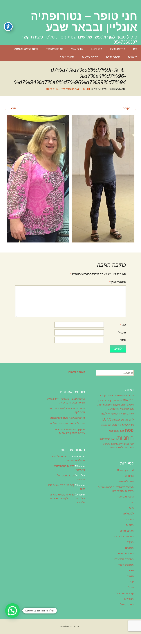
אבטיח (131, 396)
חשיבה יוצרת (127, 409)
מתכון (105, 419)
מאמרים (132, 57)
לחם (131, 419)
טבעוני (115, 409)
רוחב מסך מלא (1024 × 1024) (61, 89)
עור (132, 581)
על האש (104, 425)
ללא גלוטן (128, 513)
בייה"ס (100, 396)
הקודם (130, 108)
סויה (119, 425)
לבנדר (103, 413)
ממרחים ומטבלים (124, 536)
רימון (114, 438)
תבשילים (129, 598)
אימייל (121, 332)
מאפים (130, 525)
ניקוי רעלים (128, 425)
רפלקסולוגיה (105, 439)
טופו (109, 409)
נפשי (131, 570)
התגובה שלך (117, 282)
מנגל (118, 420)
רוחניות (125, 437)
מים (122, 420)
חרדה (99, 405)
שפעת (106, 443)
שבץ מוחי (125, 444)
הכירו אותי (77, 49)
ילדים (118, 413)
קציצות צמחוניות (124, 593)
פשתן (122, 431)
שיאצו (113, 444)
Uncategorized (125, 470)
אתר (123, 340)
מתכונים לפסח (126, 564)
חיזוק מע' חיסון (114, 405)
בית (135, 49)
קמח (111, 431)
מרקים (130, 542)
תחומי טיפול (67, 57)
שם (123, 325)
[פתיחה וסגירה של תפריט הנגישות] (8, 26)
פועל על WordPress (70, 626)
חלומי (105, 405)
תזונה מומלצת (126, 447)
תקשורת (114, 448)
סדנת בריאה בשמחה (26, 49)
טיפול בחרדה (128, 414)
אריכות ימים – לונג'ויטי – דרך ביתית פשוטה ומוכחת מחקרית (66, 400)
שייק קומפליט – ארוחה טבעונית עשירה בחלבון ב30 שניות (68, 431)
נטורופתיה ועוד (54, 49)
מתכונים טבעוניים (124, 559)
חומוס (123, 405)
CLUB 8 (87, 89)
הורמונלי (129, 475)
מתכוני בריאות (90, 57)
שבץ (132, 444)
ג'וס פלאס (96, 49)
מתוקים (129, 547)
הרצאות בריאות (125, 496)
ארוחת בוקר (108, 396)
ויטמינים (130, 405)
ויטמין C (100, 400)
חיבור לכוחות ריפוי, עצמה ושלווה (67, 423)
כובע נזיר (111, 414)
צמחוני (116, 431)
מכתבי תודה (113, 57)
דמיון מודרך (115, 400)
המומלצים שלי (126, 481)
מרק (114, 420)
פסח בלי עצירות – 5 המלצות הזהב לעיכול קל (67, 410)
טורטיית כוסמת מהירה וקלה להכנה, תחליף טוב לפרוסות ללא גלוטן (67, 498)
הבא (10, 108)
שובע (118, 444)
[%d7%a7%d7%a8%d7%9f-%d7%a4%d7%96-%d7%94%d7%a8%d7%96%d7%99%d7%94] (70, 178)
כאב (131, 508)
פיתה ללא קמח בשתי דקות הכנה (67, 417)
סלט (114, 425)
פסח (129, 430)
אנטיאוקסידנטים (120, 396)
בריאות (128, 400)
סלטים (130, 576)
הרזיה (106, 400)
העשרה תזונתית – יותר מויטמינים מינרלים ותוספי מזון (116, 489)
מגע (126, 420)
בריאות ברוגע (117, 49)
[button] (12, 610)
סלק (109, 425)
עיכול (131, 587)
